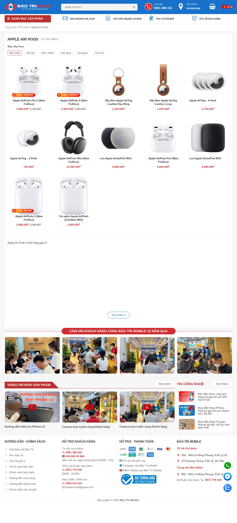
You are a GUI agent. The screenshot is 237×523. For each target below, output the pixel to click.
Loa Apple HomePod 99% (205, 158)
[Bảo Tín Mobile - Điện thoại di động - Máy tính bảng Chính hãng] (28, 6)
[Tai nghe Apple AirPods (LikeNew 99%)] (73, 195)
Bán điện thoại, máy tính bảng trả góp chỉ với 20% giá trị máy (212, 396)
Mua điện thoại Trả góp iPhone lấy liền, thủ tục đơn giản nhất (214, 424)
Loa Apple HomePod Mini (116, 158)
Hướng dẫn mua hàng (22, 478)
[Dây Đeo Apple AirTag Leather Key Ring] (118, 79)
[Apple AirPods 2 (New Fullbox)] (29, 195)
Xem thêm (164, 383)
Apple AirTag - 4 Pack (202, 100)
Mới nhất (14, 52)
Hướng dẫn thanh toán (22, 483)
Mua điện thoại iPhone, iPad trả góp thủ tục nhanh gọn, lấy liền (213, 410)
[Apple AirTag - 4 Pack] (208, 79)
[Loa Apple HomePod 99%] (208, 137)
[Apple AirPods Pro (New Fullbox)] (163, 137)
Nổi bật (30, 52)
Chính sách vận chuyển (23, 489)
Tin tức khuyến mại (133, 460)
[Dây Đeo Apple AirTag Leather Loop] (163, 79)
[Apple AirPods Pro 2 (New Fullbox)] (29, 79)
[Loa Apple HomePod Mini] (118, 137)
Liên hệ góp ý (17, 460)
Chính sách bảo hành (21, 472)
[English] (224, 6)
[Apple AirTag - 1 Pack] (29, 137)
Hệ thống (193, 6)
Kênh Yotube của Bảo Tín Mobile (142, 470)
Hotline (163, 6)
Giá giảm (82, 52)
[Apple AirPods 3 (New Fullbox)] (73, 79)
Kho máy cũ (16, 455)
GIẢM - (25, 94)
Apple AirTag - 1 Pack (23, 158)
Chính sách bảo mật (21, 466)
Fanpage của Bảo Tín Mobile (139, 465)
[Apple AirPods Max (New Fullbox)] (73, 137)
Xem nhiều (47, 52)
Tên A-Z (99, 52)
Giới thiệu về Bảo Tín (21, 449)
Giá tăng (66, 52)
